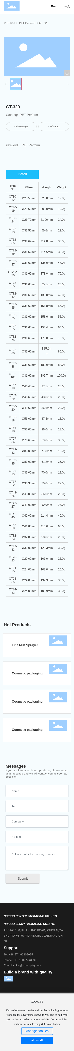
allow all (37, 1040)
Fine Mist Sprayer (25, 645)
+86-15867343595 (25, 960)
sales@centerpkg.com (27, 965)
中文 (67, 6)
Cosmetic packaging (27, 673)
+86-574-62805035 (21, 954)
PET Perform (27, 23)
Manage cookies (37, 1031)
